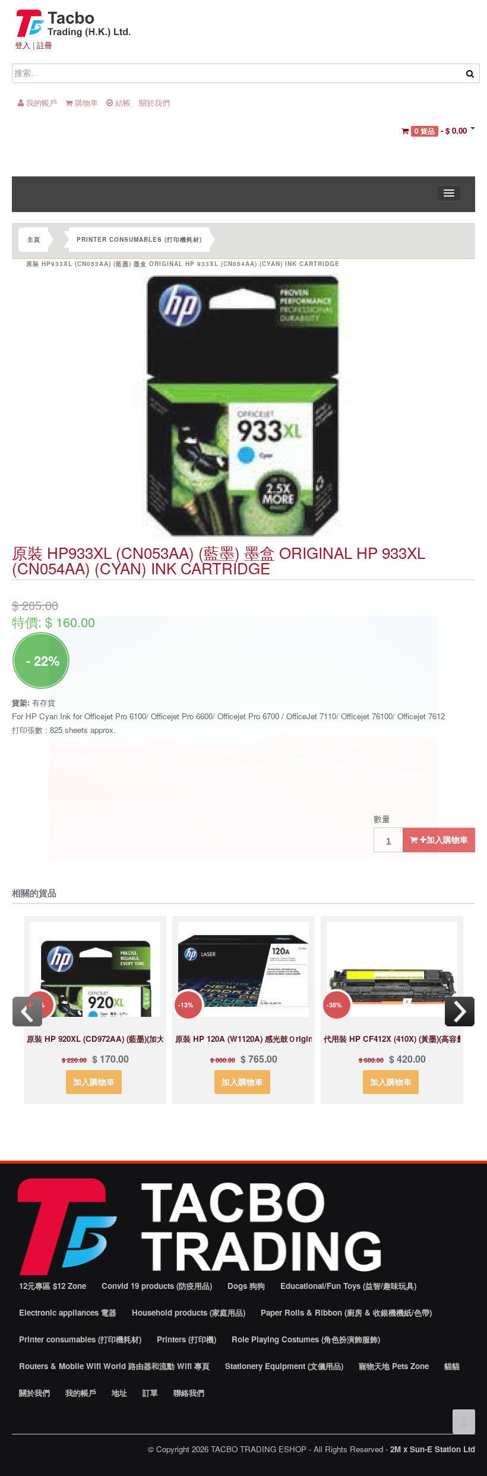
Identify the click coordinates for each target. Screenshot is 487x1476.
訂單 (150, 1392)
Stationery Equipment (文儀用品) (284, 1365)
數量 (382, 818)
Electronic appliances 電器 (67, 1312)
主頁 (33, 239)
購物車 (85, 102)
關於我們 (154, 102)
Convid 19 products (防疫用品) (157, 1285)
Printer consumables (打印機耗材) (139, 239)
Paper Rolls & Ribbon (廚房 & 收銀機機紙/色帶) (346, 1312)
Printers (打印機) (186, 1339)
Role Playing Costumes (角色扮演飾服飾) (306, 1339)
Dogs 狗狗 (246, 1285)
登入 (22, 44)
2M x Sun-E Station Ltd (432, 1449)
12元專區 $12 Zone (52, 1285)
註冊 (44, 44)
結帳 (122, 102)
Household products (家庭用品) (188, 1312)
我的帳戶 (40, 102)
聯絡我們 (188, 1392)
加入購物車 (447, 839)
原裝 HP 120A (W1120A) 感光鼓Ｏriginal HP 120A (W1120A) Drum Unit (303, 1038)
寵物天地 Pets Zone (394, 1365)
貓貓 (452, 1365)
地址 (119, 1392)
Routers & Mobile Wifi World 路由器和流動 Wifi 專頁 (114, 1365)
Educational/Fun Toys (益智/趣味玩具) (348, 1285)
